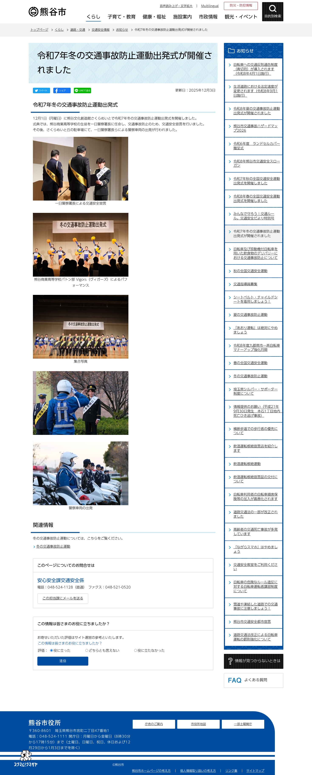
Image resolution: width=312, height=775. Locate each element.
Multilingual (210, 5)
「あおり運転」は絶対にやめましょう (255, 330)
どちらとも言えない (104, 650)
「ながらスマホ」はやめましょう (255, 549)
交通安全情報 (101, 29)
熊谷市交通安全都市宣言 (252, 621)
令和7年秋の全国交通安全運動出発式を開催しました (256, 181)
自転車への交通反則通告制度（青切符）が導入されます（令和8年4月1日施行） (255, 69)
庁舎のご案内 (154, 724)
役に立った (61, 650)
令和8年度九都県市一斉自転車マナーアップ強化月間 (256, 348)
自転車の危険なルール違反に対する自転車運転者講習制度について (255, 586)
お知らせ (122, 29)
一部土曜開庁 (243, 724)
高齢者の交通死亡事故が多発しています (255, 532)
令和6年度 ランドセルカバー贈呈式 (256, 146)
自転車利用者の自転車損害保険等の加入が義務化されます (255, 497)
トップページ (39, 29)
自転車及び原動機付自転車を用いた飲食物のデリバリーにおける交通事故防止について (255, 253)
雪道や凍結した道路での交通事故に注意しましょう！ (255, 606)
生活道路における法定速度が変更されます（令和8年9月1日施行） (255, 91)
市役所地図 (198, 724)
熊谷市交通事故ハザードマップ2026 (255, 128)
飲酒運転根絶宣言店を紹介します (255, 448)
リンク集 (231, 770)
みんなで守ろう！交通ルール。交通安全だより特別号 (253, 216)
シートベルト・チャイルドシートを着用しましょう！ (255, 299)
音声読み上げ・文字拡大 (176, 5)
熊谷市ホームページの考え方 (151, 770)
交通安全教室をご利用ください (255, 567)
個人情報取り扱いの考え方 (198, 770)
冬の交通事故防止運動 (53, 546)
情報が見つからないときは (258, 661)
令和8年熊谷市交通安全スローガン (256, 163)
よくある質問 (255, 680)
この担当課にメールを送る (62, 598)
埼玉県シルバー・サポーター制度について (255, 391)
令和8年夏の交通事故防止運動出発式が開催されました (256, 111)
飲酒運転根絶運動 (247, 463)
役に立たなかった (151, 650)
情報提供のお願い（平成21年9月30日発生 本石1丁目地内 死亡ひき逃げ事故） (257, 411)
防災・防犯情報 (241, 5)
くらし (59, 29)
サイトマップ (255, 770)
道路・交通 (77, 29)
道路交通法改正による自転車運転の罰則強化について (255, 637)
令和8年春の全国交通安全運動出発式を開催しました (256, 198)
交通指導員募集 (245, 284)
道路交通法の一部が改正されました (255, 514)
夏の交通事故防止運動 (250, 314)
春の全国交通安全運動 (250, 363)
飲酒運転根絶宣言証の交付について (255, 479)
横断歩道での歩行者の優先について (255, 431)
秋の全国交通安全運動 (250, 271)
